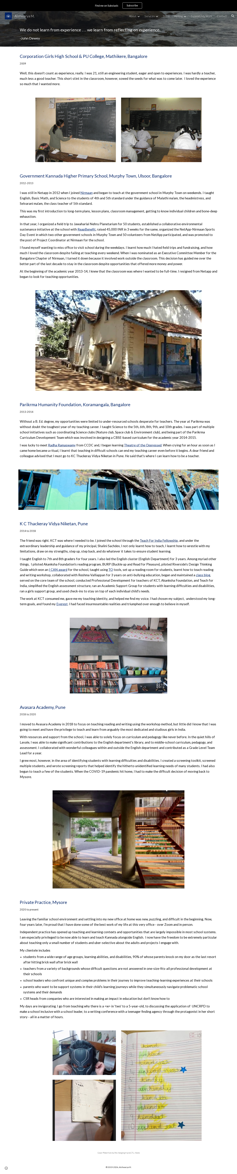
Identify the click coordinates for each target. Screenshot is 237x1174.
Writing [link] (178, 16)
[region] (118, 5)
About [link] (132, 16)
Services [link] (150, 16)
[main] (118, 33)
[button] (233, 16)
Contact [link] (222, 16)
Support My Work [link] (201, 16)
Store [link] (166, 16)
